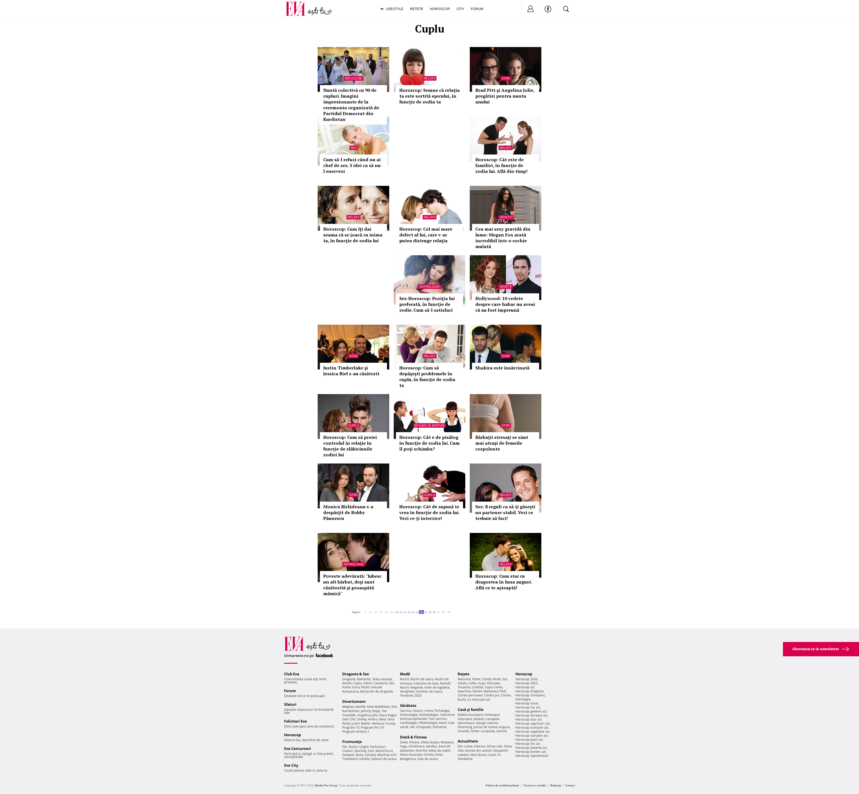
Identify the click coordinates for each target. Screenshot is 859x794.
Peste (497, 679)
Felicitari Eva (295, 721)
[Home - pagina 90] (454, 610)
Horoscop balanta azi (531, 747)
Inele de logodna (436, 687)
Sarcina (405, 710)
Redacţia (555, 785)
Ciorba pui (492, 695)
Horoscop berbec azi (530, 751)
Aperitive (464, 691)
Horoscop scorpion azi (532, 727)
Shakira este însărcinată (502, 368)
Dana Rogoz (388, 715)
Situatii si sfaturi (429, 425)
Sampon (348, 755)
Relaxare (447, 742)
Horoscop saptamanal (531, 755)
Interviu (479, 746)
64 (413, 612)
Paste (476, 679)
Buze (359, 755)
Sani (371, 751)
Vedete (506, 217)
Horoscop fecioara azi (531, 715)
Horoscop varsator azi (531, 735)
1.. (366, 612)
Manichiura (384, 751)
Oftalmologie (428, 723)
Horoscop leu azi (527, 743)
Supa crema (494, 687)
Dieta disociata (411, 754)
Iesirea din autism (478, 750)
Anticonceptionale (413, 719)
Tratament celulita (356, 759)
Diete (404, 742)
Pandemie (465, 759)
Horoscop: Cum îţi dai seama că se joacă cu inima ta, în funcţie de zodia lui (353, 235)
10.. (371, 612)
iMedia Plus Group (326, 785)
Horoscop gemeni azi (531, 711)
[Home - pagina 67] (452, 610)
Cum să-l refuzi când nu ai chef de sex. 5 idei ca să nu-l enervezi (352, 165)
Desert (477, 691)
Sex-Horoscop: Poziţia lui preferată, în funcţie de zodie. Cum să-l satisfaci (427, 304)
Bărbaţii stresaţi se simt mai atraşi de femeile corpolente (501, 443)
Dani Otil (348, 719)
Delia (382, 719)
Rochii (353, 747)
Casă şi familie (470, 709)
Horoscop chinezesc (530, 695)
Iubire (367, 683)
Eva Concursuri (297, 748)
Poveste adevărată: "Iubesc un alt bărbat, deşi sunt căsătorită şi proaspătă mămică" (352, 585)
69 (434, 612)
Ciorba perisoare (470, 695)
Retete (416, 9)
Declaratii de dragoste (376, 691)
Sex (354, 148)
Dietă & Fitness (413, 737)
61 (401, 612)
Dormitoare (466, 723)
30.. (381, 612)
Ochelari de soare (429, 691)
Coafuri (347, 751)
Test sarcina (437, 719)
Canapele (492, 719)
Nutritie (421, 750)
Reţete (463, 674)
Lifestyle (394, 9)
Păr (344, 747)
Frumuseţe (352, 741)
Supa (482, 683)
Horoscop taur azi (528, 719)
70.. (439, 612)
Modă (405, 674)
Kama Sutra (351, 687)
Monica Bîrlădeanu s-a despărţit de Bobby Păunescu (348, 512)
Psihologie (442, 710)
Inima (429, 710)
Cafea (472, 683)
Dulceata (493, 683)
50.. (392, 612)
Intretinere (416, 746)
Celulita (370, 755)
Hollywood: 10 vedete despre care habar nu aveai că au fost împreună (505, 304)
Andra (372, 719)
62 (405, 612)
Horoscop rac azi (527, 707)
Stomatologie (428, 714)
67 (426, 612)
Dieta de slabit (439, 750)
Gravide (463, 731)
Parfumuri (377, 747)
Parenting (465, 727)
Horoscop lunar (526, 703)
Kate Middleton (378, 706)
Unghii (364, 747)
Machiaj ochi (386, 755)
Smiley (362, 719)
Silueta (428, 754)
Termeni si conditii (534, 785)
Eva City (291, 765)
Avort (443, 723)
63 (409, 612)
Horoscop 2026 (526, 679)
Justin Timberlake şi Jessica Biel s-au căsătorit (351, 371)
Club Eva (291, 674)
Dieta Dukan (430, 742)
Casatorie (381, 683)
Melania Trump (383, 723)
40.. (387, 612)
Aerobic (431, 746)
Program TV (350, 727)
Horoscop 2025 (526, 683)
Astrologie (429, 286)
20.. (376, 612)
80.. (444, 612)
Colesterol (447, 714)
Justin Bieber (361, 723)
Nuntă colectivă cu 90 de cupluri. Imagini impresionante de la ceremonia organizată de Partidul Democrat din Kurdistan (351, 104)
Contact (570, 785)
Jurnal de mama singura (492, 727)
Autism (501, 731)
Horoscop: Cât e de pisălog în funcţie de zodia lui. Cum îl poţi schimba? (429, 443)
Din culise (353, 78)
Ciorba (486, 679)
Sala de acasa (427, 759)
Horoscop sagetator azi (532, 731)
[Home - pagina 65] (363, 610)
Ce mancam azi (478, 699)
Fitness (414, 742)
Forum (477, 9)
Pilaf (503, 691)
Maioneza (491, 691)
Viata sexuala (382, 679)
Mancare (464, 679)
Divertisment (354, 701)
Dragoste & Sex (355, 674)
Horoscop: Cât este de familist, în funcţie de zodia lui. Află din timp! (501, 165)
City (460, 9)
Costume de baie (426, 683)
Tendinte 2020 (410, 695)
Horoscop (440, 9)
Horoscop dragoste (529, 691)
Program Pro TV (372, 727)
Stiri (506, 78)
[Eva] (298, 5)
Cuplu (353, 425)
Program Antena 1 (355, 731)
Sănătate (408, 705)
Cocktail (477, 687)
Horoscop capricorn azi (532, 723)
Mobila (479, 719)
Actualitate (468, 741)
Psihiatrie (440, 727)
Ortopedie (423, 727)
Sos (504, 679)
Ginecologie (408, 714)
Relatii (429, 78)
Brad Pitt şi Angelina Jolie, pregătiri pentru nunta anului (504, 96)
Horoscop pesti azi (529, 739)
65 (417, 612)
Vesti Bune (478, 755)
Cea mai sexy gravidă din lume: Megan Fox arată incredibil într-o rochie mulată (502, 237)
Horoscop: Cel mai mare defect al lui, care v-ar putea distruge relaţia (425, 235)
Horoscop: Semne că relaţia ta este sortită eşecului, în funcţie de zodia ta (429, 96)
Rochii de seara (422, 679)
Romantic (364, 679)
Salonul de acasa (383, 759)
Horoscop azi (525, 687)
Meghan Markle (354, 706)
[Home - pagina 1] (362, 610)
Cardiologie (408, 723)
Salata (462, 683)
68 (430, 612)
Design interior (487, 723)
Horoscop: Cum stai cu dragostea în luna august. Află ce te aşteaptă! (503, 582)
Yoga (403, 746)
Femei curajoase (483, 731)
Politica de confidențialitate (502, 785)
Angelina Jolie (367, 715)
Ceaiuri (417, 710)
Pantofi (445, 683)
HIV (412, 727)
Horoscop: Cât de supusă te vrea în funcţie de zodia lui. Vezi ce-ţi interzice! (429, 512)
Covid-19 (493, 755)
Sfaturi (290, 704)
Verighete (407, 691)
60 (396, 612)
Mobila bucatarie (470, 714)
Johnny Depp (370, 711)
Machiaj (360, 751)
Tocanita (464, 687)
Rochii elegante (411, 687)
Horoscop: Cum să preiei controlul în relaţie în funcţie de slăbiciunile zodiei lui (350, 446)
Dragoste (349, 679)
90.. (449, 612)
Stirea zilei (494, 746)
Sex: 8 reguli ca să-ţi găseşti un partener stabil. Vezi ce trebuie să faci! (505, 512)
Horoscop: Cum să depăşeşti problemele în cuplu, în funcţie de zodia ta (427, 376)
